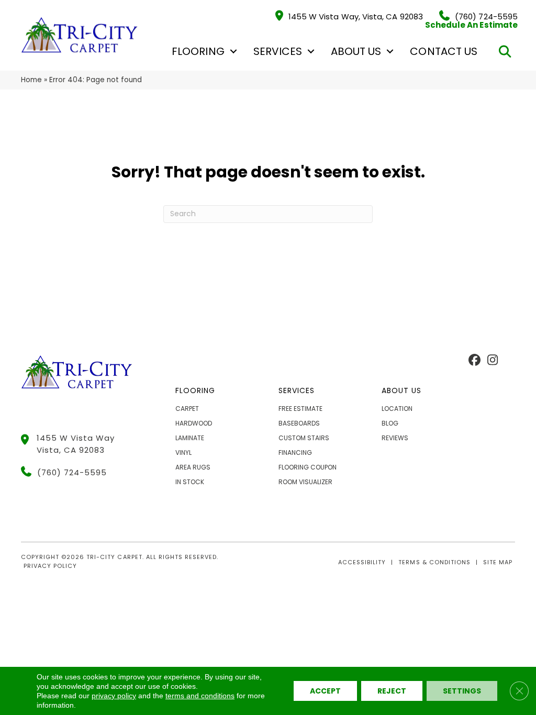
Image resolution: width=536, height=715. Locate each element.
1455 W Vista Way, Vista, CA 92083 (355, 16)
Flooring (198, 51)
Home (31, 80)
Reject (391, 691)
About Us (356, 51)
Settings (462, 691)
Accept (325, 691)
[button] (233, 51)
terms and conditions (199, 695)
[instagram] (492, 360)
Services (277, 51)
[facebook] (474, 360)
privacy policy (114, 695)
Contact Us (443, 51)
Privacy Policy (50, 566)
